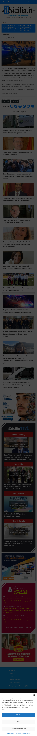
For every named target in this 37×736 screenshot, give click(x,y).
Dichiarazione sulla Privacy (23, 733)
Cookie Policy (10, 733)
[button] (34, 695)
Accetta (18, 714)
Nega (18, 722)
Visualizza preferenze (18, 729)
